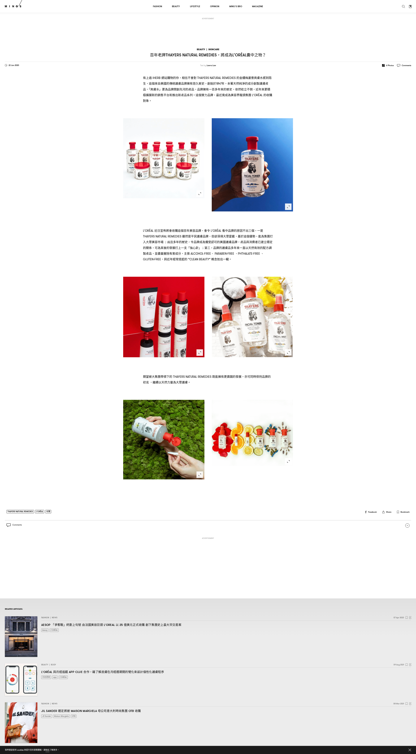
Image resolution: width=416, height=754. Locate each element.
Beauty (201, 49)
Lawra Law (211, 65)
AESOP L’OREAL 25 (111, 625)
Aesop (44, 630)
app (55, 677)
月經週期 (46, 677)
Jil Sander (46, 716)
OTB (73, 716)
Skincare (213, 49)
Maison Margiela (61, 716)
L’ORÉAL (39, 511)
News (54, 617)
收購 (48, 511)
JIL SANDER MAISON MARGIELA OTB (91, 711)
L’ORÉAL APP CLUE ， (102, 672)
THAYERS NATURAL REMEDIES (20, 511)
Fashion (45, 617)
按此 (47, 749)
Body (53, 664)
